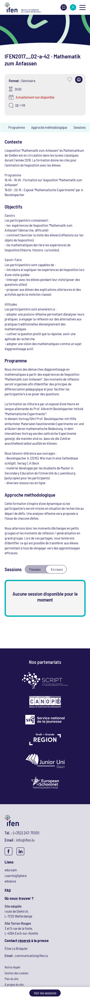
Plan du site (11, 979)
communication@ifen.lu (31, 955)
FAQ (8, 890)
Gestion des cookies (16, 973)
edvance (10, 881)
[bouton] (82, 7)
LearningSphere (16, 875)
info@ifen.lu (25, 840)
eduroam (11, 870)
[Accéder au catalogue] (63, 7)
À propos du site (14, 984)
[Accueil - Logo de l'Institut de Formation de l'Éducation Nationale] (23, 7)
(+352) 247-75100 (26, 832)
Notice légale (12, 967)
